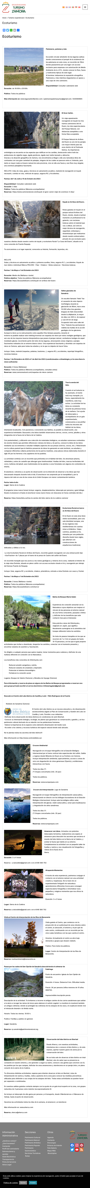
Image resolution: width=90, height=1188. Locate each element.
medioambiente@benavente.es (23, 959)
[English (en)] (67, 7)
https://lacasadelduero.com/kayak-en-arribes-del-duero (33, 281)
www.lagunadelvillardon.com (31, 99)
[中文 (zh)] (79, 7)
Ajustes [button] (23, 1183)
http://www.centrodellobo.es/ (30, 738)
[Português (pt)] (73, 7)
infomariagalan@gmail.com (54, 686)
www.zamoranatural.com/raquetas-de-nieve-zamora (32, 372)
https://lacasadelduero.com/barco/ (25, 587)
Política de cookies (11, 1183)
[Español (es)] (63, 7)
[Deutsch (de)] (76, 7)
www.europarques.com (49, 782)
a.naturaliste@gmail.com (21, 863)
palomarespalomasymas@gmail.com (57, 99)
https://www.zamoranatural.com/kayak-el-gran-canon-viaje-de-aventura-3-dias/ (43, 192)
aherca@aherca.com (19, 1112)
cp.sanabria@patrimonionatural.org (24, 1029)
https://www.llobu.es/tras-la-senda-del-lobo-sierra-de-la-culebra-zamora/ (39, 498)
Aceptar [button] (33, 1183)
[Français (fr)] (70, 7)
